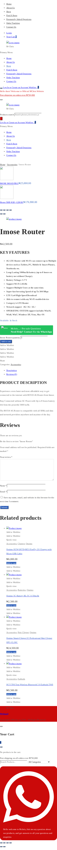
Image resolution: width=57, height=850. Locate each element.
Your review (6, 457)
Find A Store (11, 15)
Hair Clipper (23, 632)
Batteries (22, 590)
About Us (10, 8)
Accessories (12, 164)
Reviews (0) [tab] (11, 374)
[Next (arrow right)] (4, 213)
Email (3, 491)
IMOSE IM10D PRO (9, 183)
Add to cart (6, 341)
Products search (7, 114)
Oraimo (29, 543)
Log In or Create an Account (16, 87)
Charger (21, 543)
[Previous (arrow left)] (1, 213)
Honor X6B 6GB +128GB (11, 202)
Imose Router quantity (10, 337)
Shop (8, 11)
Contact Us (11, 27)
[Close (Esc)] (1, 210)
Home (9, 4)
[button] (7, 345)
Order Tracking (13, 23)
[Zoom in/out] (10, 210)
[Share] (4, 210)
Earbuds (21, 679)
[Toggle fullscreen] (7, 210)
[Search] (1, 118)
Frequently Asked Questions (18, 19)
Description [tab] (11, 370)
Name (3, 486)
